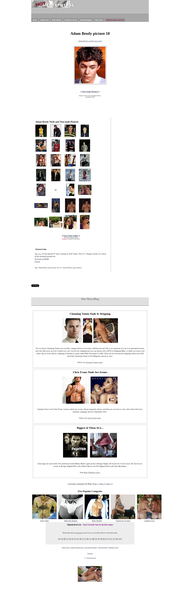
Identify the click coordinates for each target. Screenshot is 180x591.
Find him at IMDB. (42, 259)
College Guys (149, 521)
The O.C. (38, 254)
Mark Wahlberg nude (92, 472)
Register (88, 97)
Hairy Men (99, 20)
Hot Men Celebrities (76, 484)
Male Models (56, 20)
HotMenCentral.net (91, 558)
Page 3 (102, 484)
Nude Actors (44, 20)
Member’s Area (113, 547)
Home (35, 20)
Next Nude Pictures (90, 92)
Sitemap (90, 553)
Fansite (37, 262)
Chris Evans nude (94, 418)
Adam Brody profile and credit (90, 41)
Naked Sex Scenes (71, 20)
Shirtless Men (103, 547)
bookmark (78, 533)
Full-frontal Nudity (91, 547)
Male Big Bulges (86, 20)
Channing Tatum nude (93, 362)
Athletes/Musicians (77, 547)
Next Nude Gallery (71, 236)
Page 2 (95, 484)
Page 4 (108, 484)
